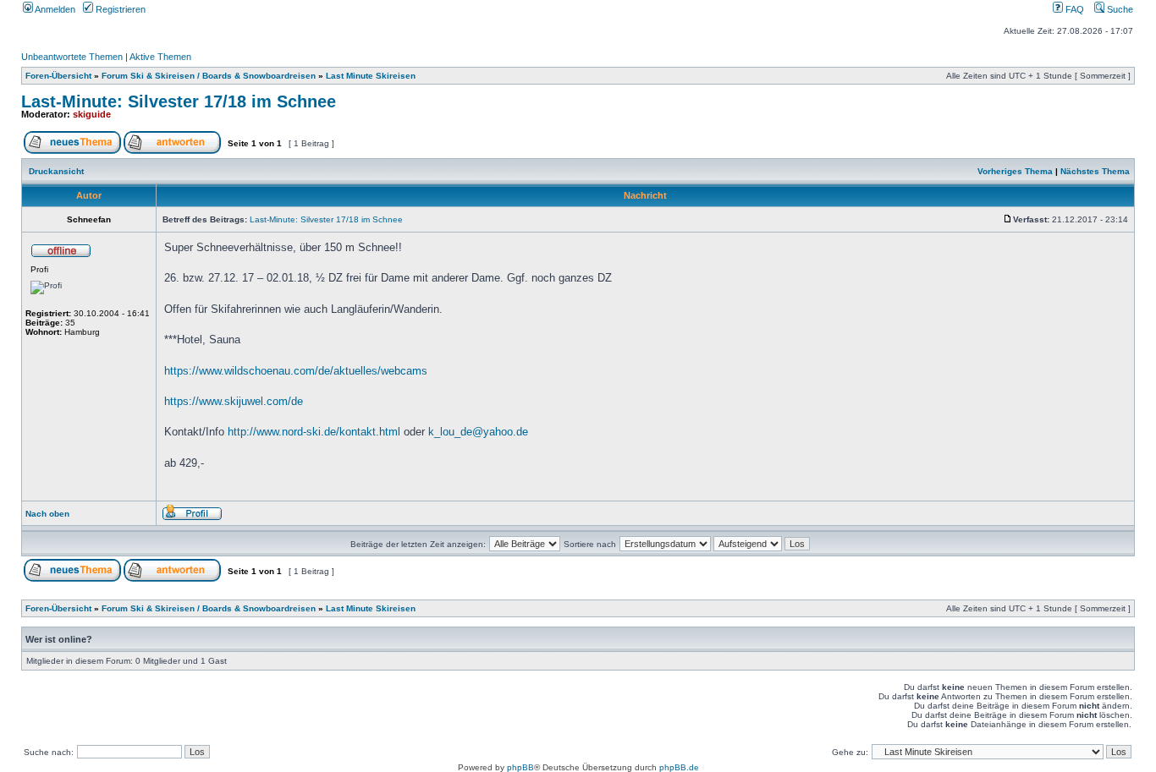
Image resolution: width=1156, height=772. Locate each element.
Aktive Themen (160, 57)
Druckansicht (56, 171)
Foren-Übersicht (58, 75)
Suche (1118, 9)
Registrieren (119, 9)
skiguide (92, 114)
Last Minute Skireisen (371, 75)
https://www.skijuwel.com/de (233, 401)
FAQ (1073, 9)
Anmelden (54, 9)
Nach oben (47, 513)
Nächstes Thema (1095, 171)
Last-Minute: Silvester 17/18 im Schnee (178, 101)
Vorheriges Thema (1015, 171)
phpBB (520, 767)
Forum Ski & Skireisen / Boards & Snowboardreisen (209, 75)
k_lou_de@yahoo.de (478, 431)
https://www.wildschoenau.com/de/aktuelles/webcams (295, 370)
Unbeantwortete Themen (72, 57)
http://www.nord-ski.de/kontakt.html (314, 431)
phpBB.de (679, 767)
